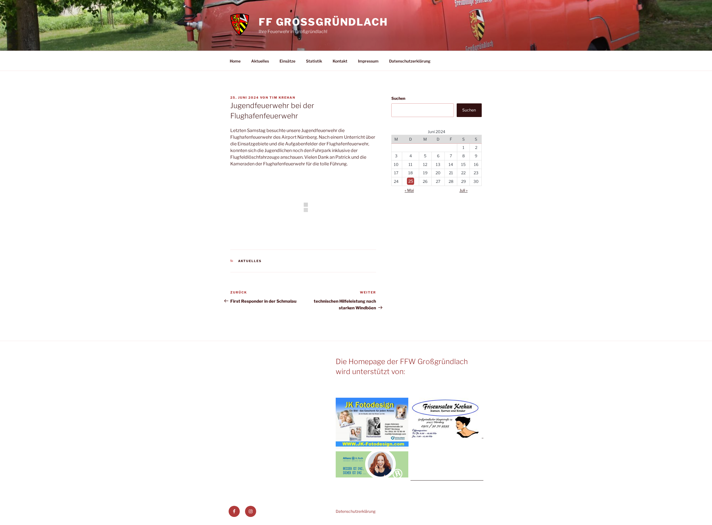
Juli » (463, 190)
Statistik (314, 61)
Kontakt (340, 61)
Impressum (368, 61)
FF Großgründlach (323, 22)
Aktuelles (260, 61)
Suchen (398, 98)
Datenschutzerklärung (410, 61)
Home (235, 61)
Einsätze (287, 61)
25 (410, 181)
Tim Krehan (282, 97)
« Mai (409, 190)
